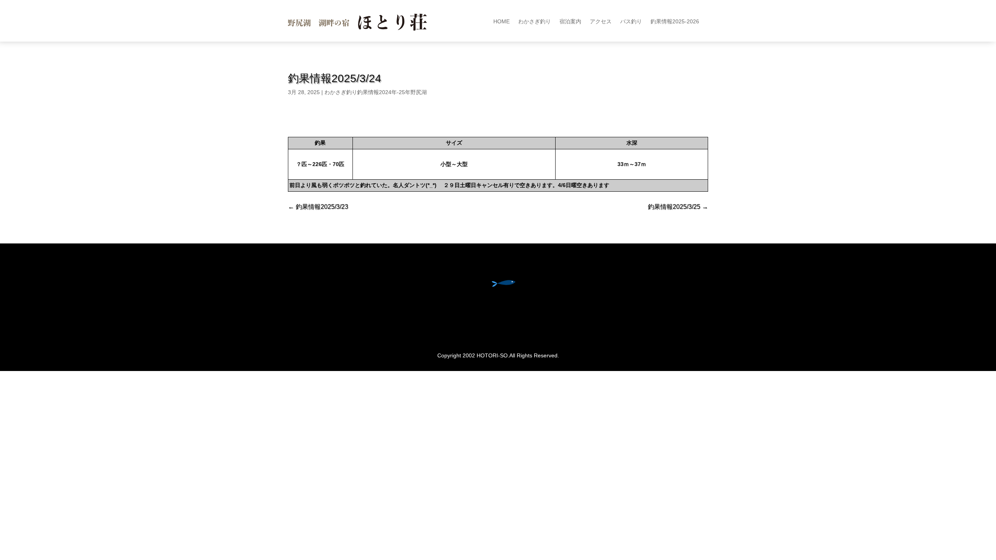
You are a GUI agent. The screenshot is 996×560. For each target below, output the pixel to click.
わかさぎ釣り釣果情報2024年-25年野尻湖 (375, 92)
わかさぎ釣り (534, 21)
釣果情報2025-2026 (675, 21)
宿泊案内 (570, 21)
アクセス (601, 21)
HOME (501, 21)
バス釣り (631, 21)
